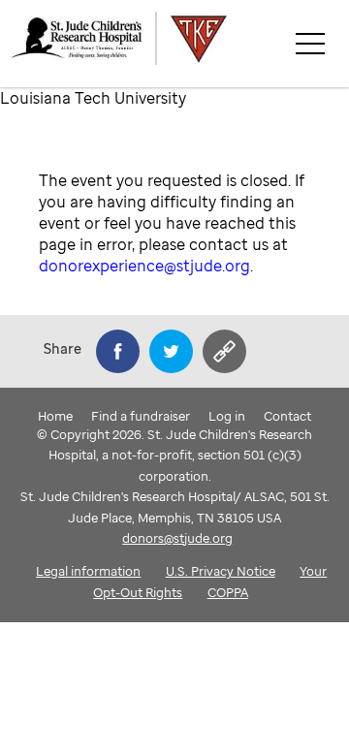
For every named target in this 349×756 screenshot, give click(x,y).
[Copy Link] (224, 351)
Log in (226, 416)
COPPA (227, 592)
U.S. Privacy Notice (220, 571)
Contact (287, 416)
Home (55, 416)
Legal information (88, 571)
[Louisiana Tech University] (179, 43)
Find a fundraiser (140, 416)
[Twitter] (171, 351)
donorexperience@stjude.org (144, 265)
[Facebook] (118, 351)
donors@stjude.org (177, 538)
